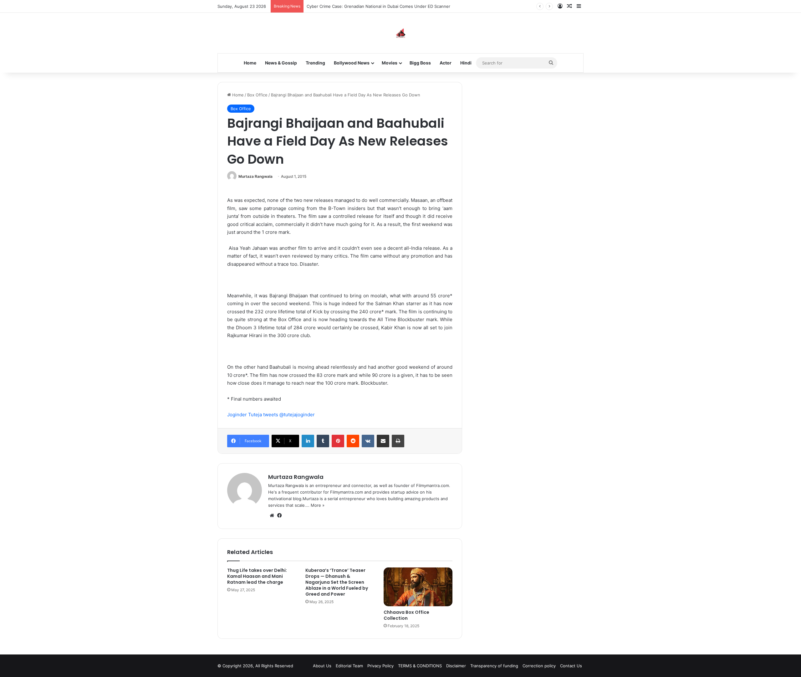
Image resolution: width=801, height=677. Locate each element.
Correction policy (539, 665)
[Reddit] (353, 441)
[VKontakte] (368, 441)
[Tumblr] (323, 441)
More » (317, 505)
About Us (322, 665)
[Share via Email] (383, 441)
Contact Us (571, 665)
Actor (446, 62)
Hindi (466, 62)
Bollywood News (352, 62)
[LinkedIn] (308, 441)
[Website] (272, 515)
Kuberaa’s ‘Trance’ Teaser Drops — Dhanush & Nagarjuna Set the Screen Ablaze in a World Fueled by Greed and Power (336, 582)
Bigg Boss (420, 62)
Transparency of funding (494, 665)
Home (250, 62)
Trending (315, 62)
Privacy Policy (380, 665)
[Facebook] (279, 515)
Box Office (257, 94)
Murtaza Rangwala (255, 176)
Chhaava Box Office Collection (406, 615)
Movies (389, 62)
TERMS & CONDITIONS (420, 665)
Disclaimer (456, 665)
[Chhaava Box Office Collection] (418, 586)
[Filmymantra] (400, 33)
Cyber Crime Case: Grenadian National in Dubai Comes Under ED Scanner (378, 6)
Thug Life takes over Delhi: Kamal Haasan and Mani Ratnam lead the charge (257, 576)
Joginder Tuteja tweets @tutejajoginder (271, 415)
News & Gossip (281, 62)
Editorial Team (349, 665)
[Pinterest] (338, 441)
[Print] (398, 441)
